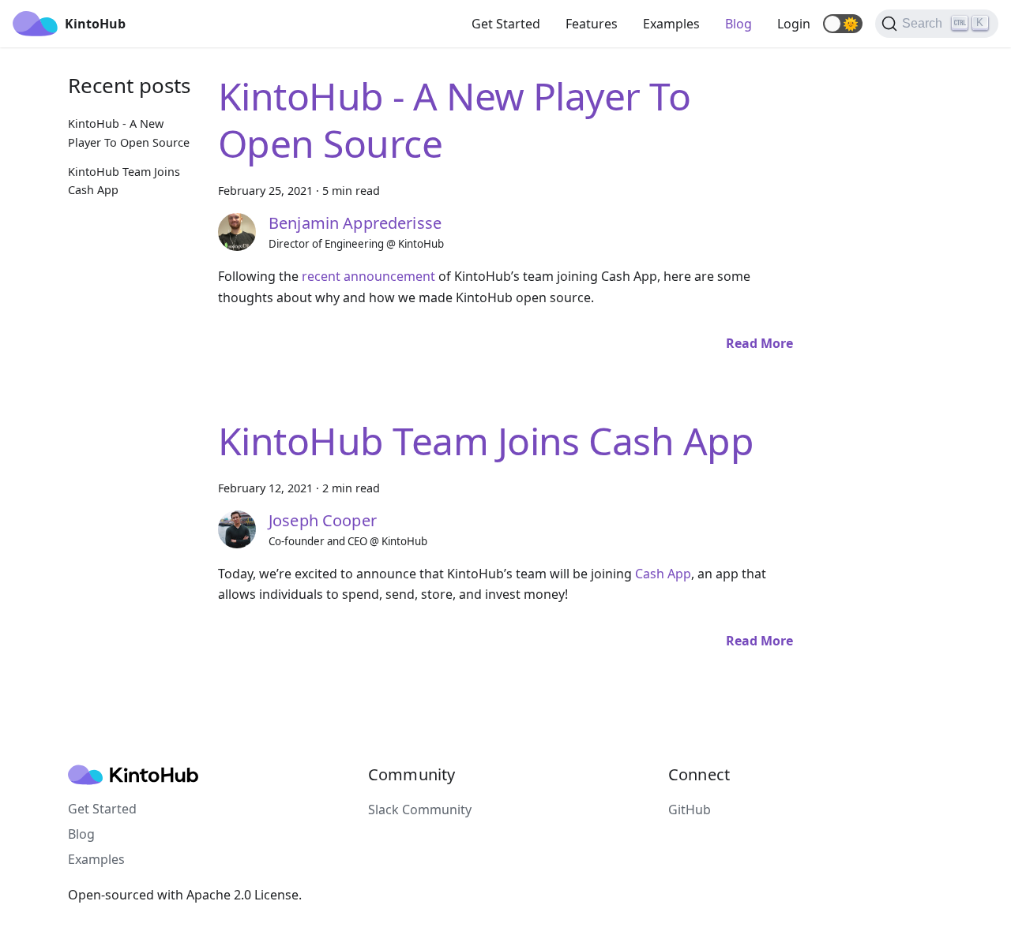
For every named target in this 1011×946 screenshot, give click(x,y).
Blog (738, 23)
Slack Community (420, 809)
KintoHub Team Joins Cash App (486, 440)
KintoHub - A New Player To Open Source (454, 119)
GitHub (689, 809)
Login (793, 23)
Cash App (663, 573)
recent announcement (368, 276)
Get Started (506, 23)
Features (592, 23)
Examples (671, 23)
